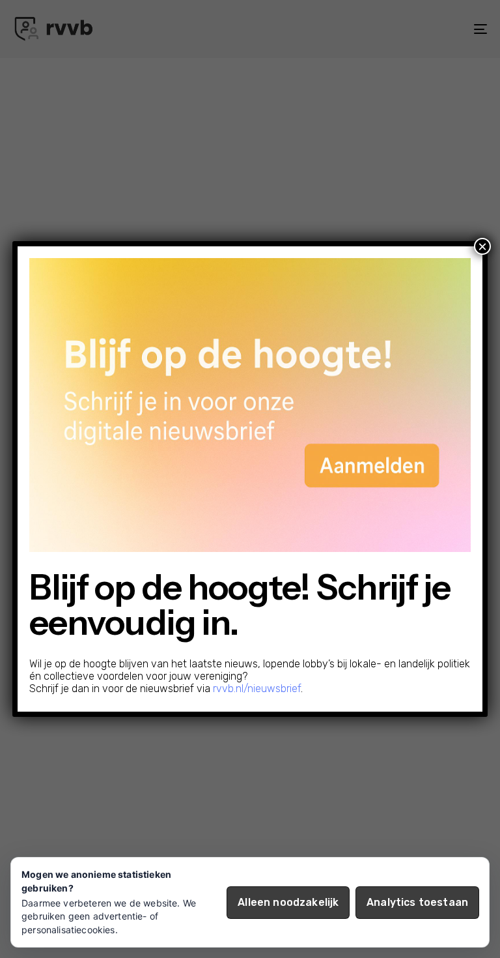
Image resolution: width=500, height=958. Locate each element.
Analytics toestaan (417, 902)
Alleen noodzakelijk (288, 902)
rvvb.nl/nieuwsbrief (257, 688)
